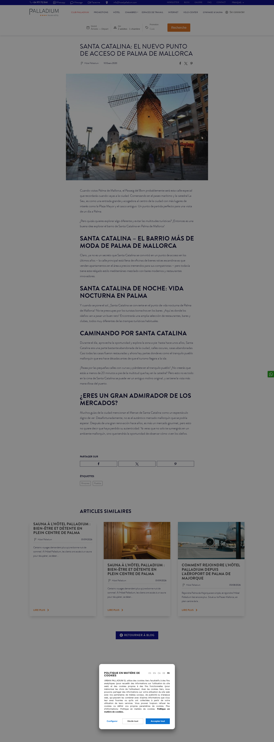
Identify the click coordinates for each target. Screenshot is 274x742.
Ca (159, 673)
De (164, 673)
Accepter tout (158, 721)
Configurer (112, 721)
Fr (168, 673)
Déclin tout (132, 721)
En (154, 673)
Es (150, 673)
